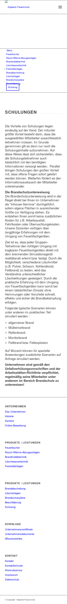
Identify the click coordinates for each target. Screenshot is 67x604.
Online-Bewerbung (15, 425)
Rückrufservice (13, 570)
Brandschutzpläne (15, 497)
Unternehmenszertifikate (19, 529)
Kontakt (9, 561)
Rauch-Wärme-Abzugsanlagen (22, 452)
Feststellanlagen (14, 466)
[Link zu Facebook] (54, 599)
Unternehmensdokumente (19, 534)
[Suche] (52, 7)
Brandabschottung (15, 488)
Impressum (11, 574)
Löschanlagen (13, 493)
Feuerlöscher (12, 447)
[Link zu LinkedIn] (59, 599)
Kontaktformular (14, 565)
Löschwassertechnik (16, 461)
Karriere (9, 420)
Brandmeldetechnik (16, 457)
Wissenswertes (13, 538)
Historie (9, 416)
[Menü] (60, 7)
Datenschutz (12, 579)
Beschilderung (13, 502)
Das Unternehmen (15, 411)
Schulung (10, 507)
